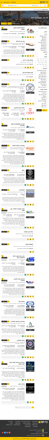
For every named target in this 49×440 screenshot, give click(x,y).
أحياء (46, 54)
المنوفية (43, 50)
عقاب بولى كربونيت (28, 231)
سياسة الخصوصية (17, 424)
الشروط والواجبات (27, 426)
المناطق (45, 52)
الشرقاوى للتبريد (29, 244)
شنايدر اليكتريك (42, 91)
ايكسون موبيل (42, 94)
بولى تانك (22, 84)
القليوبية (43, 48)
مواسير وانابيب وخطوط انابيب (42, 82)
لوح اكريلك (6, 33)
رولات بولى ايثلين (8, 46)
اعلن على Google (35, 424)
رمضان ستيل (21, 384)
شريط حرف (4, 194)
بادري (8, 114)
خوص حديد (8, 263)
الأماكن (45, 31)
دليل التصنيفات (17, 423)
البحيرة (44, 37)
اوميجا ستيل (21, 301)
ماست (44, 103)
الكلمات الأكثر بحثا (27, 424)
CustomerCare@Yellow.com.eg (36, 433)
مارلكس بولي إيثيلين (42, 101)
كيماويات (43, 79)
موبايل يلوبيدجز (17, 421)
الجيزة (44, 39)
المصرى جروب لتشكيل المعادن (19, 279)
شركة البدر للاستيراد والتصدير (18, 321)
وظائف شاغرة (35, 426)
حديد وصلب (42, 74)
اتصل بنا (11, 423)
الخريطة (9, 23)
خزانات (44, 85)
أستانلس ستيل (7, 129)
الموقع (30, 37)
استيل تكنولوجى (21, 340)
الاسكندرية (43, 36)
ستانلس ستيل (42, 87)
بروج (44, 96)
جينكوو (44, 97)
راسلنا (27, 37)
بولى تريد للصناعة (20, 41)
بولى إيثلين (5, 214)
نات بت (44, 106)
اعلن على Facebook (9, 424)
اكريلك (10, 33)
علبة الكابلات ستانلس (6, 388)
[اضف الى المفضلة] (2, 27)
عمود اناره (8, 152)
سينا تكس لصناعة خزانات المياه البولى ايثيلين (17, 363)
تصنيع (44, 99)
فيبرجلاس (43, 84)
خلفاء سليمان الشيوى (19, 107)
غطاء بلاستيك (9, 215)
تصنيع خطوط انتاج (6, 345)
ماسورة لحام (5, 305)
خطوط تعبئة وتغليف (11, 346)
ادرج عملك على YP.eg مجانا (26, 421)
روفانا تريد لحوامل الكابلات (18, 145)
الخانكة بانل (22, 190)
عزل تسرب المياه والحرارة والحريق (22, 64)
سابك (44, 93)
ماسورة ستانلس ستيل (10, 175)
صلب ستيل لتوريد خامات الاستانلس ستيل (19, 256)
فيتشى (44, 105)
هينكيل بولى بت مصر (28, 60)
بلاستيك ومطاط (41, 70)
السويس (43, 43)
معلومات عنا (10, 421)
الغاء (38, 110)
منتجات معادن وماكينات (43, 73)
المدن (45, 34)
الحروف (45, 56)
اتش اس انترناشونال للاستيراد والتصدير (18, 124)
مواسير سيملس (11, 306)
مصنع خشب (9, 194)
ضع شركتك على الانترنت (26, 423)
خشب (23, 195)
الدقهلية (43, 40)
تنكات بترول (8, 90)
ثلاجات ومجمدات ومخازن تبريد (23, 248)
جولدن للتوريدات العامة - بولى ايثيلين (17, 209)
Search (44, 110)
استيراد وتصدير (42, 78)
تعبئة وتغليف (42, 76)
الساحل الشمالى (42, 42)
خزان (3, 368)
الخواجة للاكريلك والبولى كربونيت (19, 28)
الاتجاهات (25, 37)
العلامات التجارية (43, 89)
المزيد (3, 29)
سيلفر (23, 170)
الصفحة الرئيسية (45, 9)
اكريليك (19, 33)
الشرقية (43, 45)
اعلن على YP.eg (35, 423)
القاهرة (43, 47)
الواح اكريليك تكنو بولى (27, 72)
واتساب (22, 37)
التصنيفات (45, 68)
